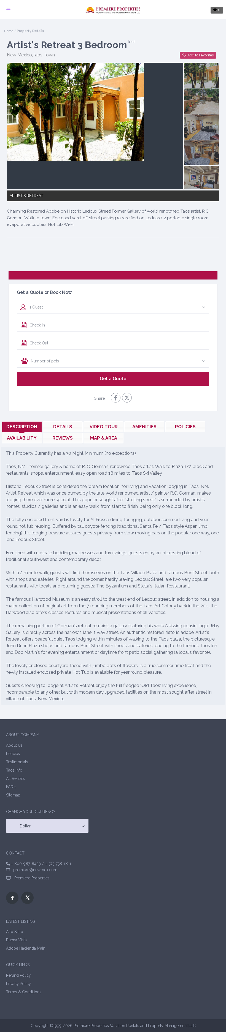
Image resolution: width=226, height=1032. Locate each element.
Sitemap (13, 795)
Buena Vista (16, 940)
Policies (13, 753)
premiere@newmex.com (33, 870)
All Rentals (15, 778)
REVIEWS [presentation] (62, 438)
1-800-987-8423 (26, 863)
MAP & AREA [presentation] (103, 438)
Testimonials (17, 762)
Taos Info (14, 770)
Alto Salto (14, 931)
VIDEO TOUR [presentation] (104, 426)
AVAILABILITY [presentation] (22, 438)
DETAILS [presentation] (62, 426)
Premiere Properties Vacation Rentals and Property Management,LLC (135, 1025)
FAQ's (11, 787)
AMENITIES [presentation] (144, 426)
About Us (14, 745)
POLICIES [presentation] (185, 426)
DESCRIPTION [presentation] (21, 426)
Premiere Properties (31, 878)
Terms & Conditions (23, 992)
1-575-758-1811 (58, 863)
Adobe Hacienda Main (25, 948)
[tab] (22, 426)
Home (8, 31)
